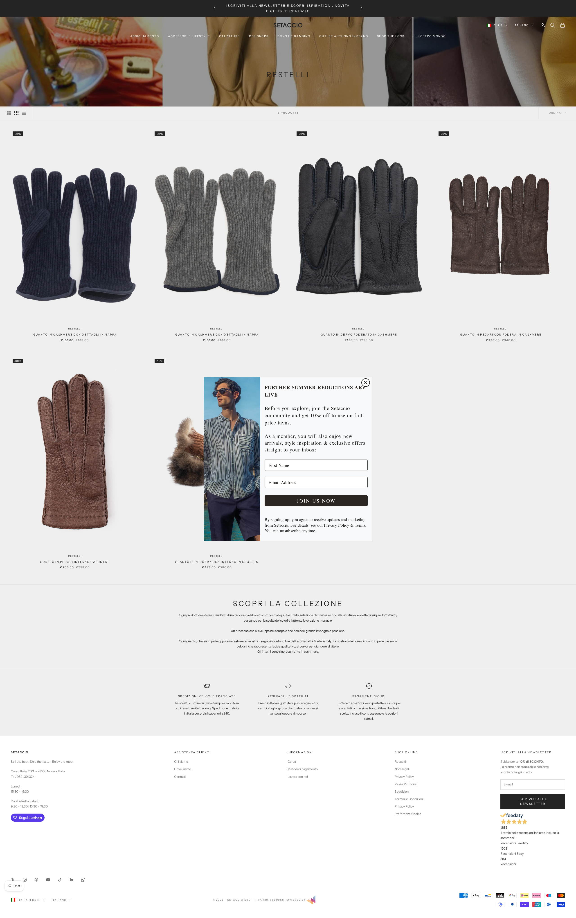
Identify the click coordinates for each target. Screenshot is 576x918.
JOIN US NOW (316, 500)
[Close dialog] (366, 383)
